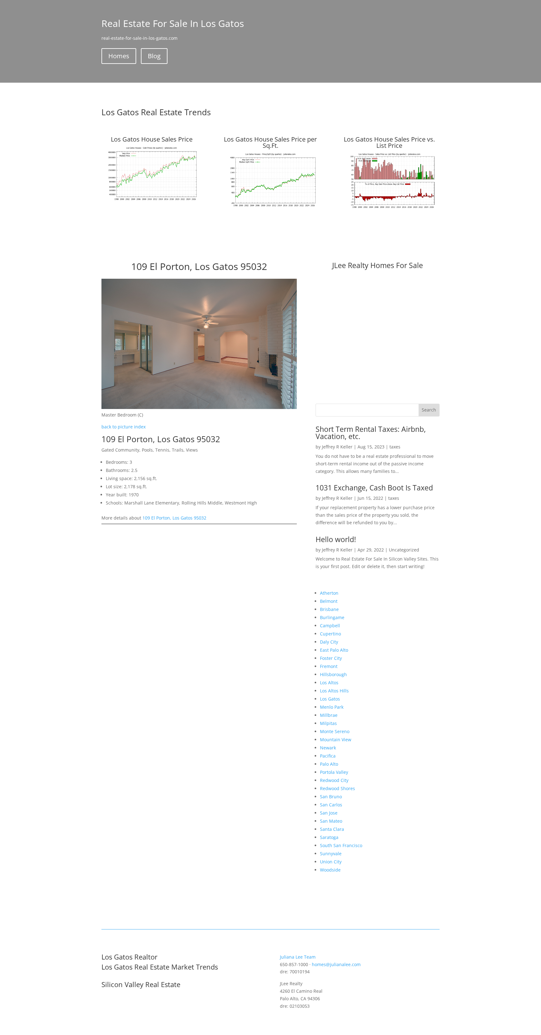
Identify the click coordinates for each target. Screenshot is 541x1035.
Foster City (331, 658)
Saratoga (329, 837)
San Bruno (331, 797)
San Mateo (331, 821)
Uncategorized (404, 550)
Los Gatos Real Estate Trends (156, 112)
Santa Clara (332, 829)
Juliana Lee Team (298, 957)
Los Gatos (330, 699)
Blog (154, 56)
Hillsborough (333, 674)
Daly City (329, 642)
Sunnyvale (331, 853)
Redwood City (334, 780)
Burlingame (332, 617)
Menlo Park (331, 707)
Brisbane (329, 609)
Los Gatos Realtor (129, 956)
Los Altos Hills (334, 691)
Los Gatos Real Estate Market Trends (159, 966)
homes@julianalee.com (336, 964)
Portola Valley (334, 772)
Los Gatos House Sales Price (152, 139)
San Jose (328, 813)
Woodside (330, 870)
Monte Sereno (334, 731)
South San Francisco (341, 845)
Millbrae (328, 715)
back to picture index (123, 427)
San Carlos (331, 805)
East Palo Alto (334, 650)
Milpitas (328, 723)
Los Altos (329, 683)
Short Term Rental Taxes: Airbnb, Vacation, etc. (371, 432)
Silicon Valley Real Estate (140, 984)
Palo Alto (329, 764)
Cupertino (330, 634)
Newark (328, 748)
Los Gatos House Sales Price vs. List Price (389, 142)
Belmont (328, 601)
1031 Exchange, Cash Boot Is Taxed (374, 488)
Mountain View (335, 740)
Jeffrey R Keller (337, 447)
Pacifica (328, 756)
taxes (394, 447)
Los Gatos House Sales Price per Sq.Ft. (270, 142)
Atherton (329, 593)
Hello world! (336, 539)
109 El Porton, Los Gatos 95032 (174, 518)
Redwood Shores (337, 788)
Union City (331, 862)
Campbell (330, 626)
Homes (118, 56)
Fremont (328, 666)
